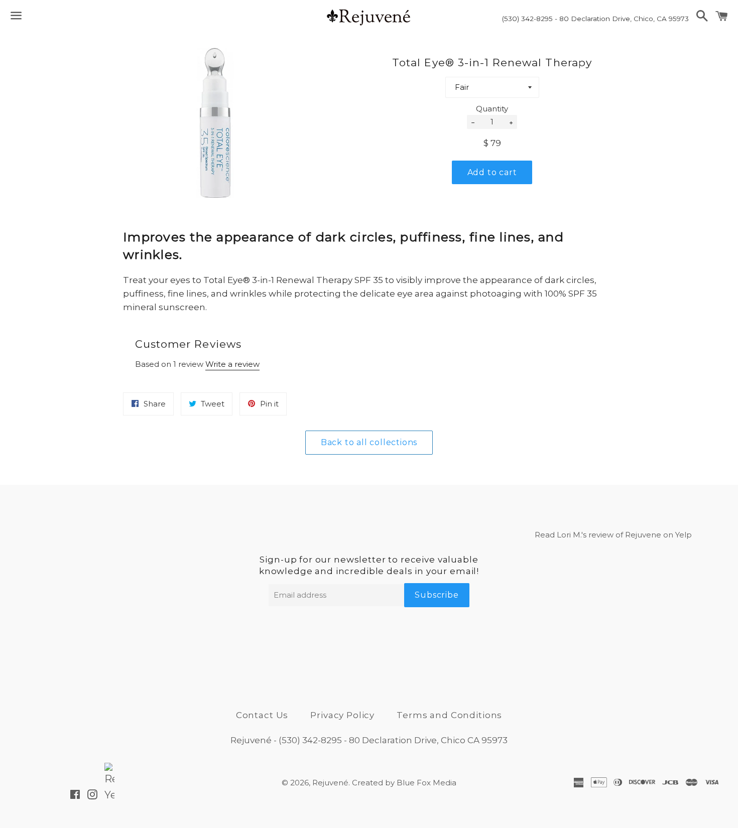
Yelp (683, 534)
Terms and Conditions (449, 715)
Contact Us (262, 715)
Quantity (492, 108)
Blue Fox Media (426, 782)
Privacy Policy (342, 715)
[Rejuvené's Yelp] (109, 795)
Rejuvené (330, 782)
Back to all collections (369, 442)
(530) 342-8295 (310, 740)
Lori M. (569, 534)
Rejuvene (643, 534)
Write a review (232, 364)
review (600, 534)
